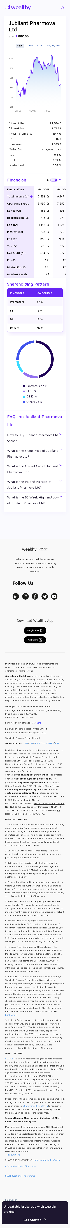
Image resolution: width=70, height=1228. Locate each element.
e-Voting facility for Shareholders (22, 1166)
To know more (12, 1154)
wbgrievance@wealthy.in (35, 1105)
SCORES (49, 743)
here (38, 722)
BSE (31, 743)
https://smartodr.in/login (47, 1160)
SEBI (36, 743)
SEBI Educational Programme (20, 1175)
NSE (26, 743)
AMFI (57, 743)
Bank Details (11, 1014)
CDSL (42, 743)
